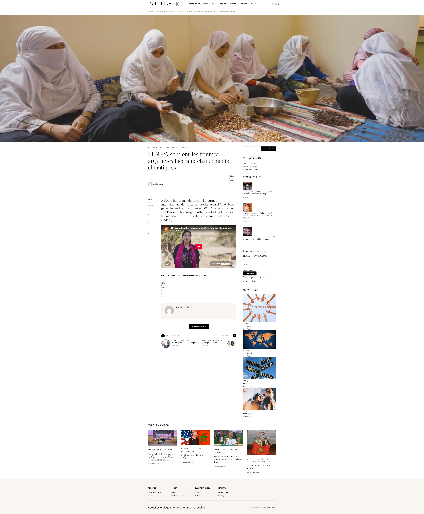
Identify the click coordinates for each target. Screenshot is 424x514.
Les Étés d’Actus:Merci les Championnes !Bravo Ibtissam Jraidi (228, 459)
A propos (152, 488)
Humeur (190, 451)
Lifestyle (222, 488)
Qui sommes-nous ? (154, 492)
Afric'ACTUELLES (176, 11)
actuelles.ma (253, 459)
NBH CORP (272, 507)
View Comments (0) (198, 326)
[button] (276, 4)
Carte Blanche (254, 461)
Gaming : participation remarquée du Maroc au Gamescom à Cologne (257, 192)
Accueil (150, 11)
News (169, 450)
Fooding (221, 496)
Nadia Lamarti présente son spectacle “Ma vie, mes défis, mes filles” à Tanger (259, 238)
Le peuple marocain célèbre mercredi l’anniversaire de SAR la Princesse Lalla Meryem (258, 215)
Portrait (266, 461)
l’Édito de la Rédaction (178, 496)
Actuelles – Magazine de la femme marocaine (176, 507)
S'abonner (250, 273)
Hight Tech (161, 450)
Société (174, 488)
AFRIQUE (165, 11)
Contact (150, 496)
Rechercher (268, 149)
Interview (198, 492)
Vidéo (174, 148)
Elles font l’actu (202, 488)
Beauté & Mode (223, 492)
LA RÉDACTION (158, 184)
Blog (157, 11)
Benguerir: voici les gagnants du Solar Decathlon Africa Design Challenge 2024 (162, 457)
